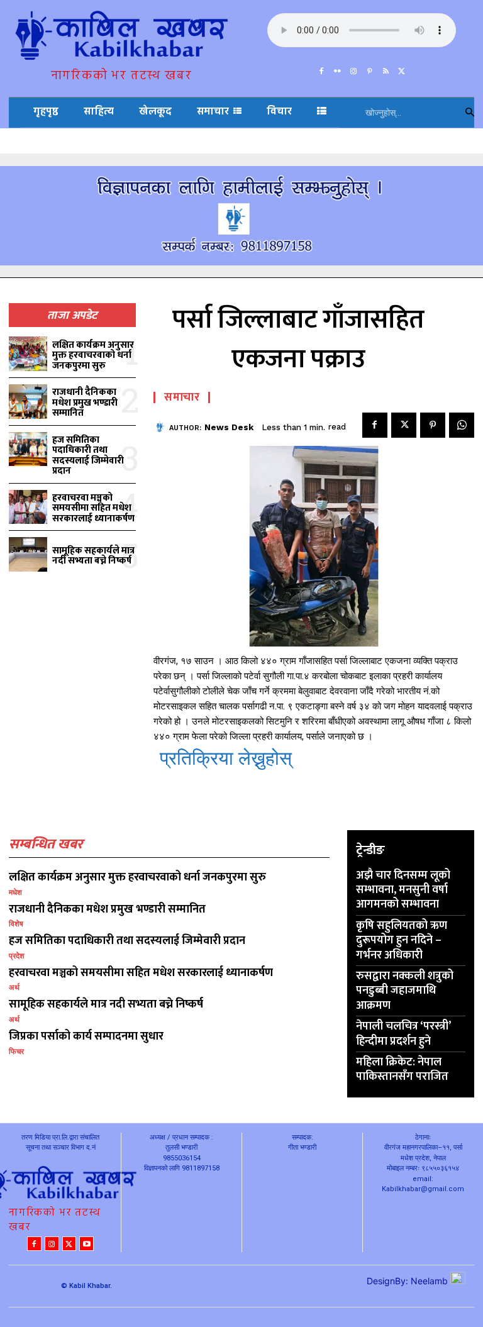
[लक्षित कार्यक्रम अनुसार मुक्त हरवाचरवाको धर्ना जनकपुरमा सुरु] (28, 353)
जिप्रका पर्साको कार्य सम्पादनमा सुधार (86, 1036)
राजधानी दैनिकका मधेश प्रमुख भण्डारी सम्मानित (85, 402)
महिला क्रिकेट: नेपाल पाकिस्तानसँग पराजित (402, 1069)
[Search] (469, 112)
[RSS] (386, 69)
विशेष (16, 924)
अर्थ (14, 987)
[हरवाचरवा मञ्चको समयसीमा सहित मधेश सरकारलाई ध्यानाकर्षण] (28, 507)
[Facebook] (321, 69)
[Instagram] (353, 69)
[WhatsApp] (461, 425)
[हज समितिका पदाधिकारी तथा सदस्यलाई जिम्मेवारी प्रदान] (28, 449)
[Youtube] (86, 1243)
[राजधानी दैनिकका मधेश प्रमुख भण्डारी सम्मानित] (28, 401)
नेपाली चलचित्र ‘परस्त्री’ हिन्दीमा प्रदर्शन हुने (403, 1033)
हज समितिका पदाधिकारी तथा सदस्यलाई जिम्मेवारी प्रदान (88, 455)
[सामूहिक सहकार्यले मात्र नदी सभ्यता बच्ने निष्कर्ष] (28, 554)
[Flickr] (338, 69)
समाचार (181, 397)
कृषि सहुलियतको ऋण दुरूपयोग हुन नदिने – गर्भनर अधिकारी (401, 940)
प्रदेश (17, 956)
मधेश (15, 892)
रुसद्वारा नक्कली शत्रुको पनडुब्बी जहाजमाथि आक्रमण (404, 991)
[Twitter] (402, 69)
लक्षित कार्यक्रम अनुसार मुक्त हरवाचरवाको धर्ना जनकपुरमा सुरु (93, 355)
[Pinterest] (370, 69)
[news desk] (161, 427)
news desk (228, 427)
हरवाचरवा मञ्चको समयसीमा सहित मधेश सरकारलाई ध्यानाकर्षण (93, 508)
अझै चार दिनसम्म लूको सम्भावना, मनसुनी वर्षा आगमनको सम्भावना (403, 890)
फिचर (16, 1051)
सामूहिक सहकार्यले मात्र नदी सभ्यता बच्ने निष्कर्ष (93, 556)
